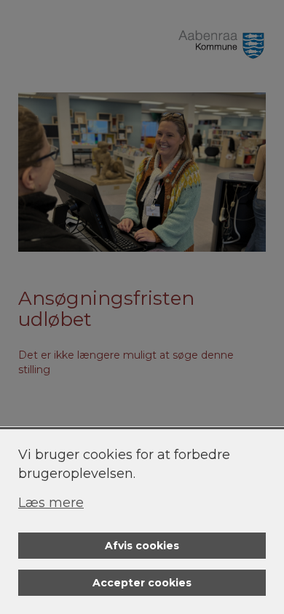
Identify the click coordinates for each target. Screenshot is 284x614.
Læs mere (51, 503)
